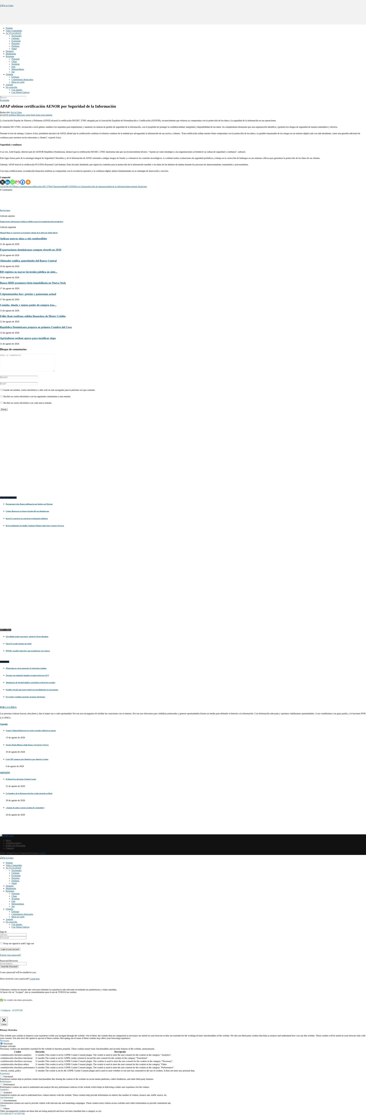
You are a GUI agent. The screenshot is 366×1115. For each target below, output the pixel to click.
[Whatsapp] (12, 182)
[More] (28, 182)
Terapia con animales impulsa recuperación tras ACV (27, 675)
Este (13, 66)
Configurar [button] (6, 1010)
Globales (15, 38)
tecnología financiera (137, 186)
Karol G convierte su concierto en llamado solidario (27, 518)
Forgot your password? (10, 955)
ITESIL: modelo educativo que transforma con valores (28, 651)
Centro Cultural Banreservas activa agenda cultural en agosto (31, 730)
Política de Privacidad (15, 845)
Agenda (9, 84)
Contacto (10, 848)
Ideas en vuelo (17, 82)
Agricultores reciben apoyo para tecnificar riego (28, 338)
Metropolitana (17, 69)
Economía (16, 41)
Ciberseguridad (59, 186)
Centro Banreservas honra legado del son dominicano (27, 511)
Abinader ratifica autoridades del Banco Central (28, 260)
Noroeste (15, 59)
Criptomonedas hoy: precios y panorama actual (28, 294)
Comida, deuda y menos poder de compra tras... (28, 305)
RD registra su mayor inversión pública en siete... (28, 271)
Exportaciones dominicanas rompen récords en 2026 (30, 249)
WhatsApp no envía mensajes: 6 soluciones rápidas (26, 668)
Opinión (9, 74)
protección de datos (94, 186)
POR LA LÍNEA (8, 707)
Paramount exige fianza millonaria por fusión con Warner (29, 504)
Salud (14, 48)
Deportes (15, 43)
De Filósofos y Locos (8, 498)
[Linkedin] (7, 182)
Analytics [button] (4, 1089)
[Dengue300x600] (183, 619)
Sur (13, 72)
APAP (11, 186)
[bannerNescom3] (183, 19)
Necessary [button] (4, 1041)
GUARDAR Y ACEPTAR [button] (12, 1113)
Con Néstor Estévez (20, 92)
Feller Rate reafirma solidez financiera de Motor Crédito (33, 316)
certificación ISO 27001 (41, 186)
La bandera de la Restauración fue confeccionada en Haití (29, 793)
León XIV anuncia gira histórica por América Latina (27, 759)
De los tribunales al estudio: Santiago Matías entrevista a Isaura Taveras (35, 526)
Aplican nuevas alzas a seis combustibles (23, 238)
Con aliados (16, 90)
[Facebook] (22, 182)
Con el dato (4, 662)
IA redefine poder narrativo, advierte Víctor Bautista (27, 636)
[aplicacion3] (183, 456)
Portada (9, 28)
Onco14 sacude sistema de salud (18, 644)
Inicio (8, 840)
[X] (2, 182)
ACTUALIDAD (13, 33)
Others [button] (3, 1105)
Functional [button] (5, 1073)
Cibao (14, 61)
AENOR (4, 186)
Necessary (8, 1043)
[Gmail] (17, 182)
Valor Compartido (14, 30)
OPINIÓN (5, 772)
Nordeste (15, 64)
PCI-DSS (70, 186)
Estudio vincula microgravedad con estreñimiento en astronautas (32, 690)
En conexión (11, 87)
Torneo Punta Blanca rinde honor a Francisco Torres (27, 745)
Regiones (10, 56)
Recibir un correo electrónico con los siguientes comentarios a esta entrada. (37, 396)
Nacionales (16, 36)
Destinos (15, 46)
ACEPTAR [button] (17, 1010)
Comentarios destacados (22, 79)
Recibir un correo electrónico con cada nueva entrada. (27, 403)
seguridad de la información (115, 186)
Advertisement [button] (6, 1097)
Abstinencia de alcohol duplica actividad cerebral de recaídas (30, 682)
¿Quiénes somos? (13, 843)
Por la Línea (16, 112)
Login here (35, 979)
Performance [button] (5, 1081)
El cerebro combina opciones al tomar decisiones (25, 697)
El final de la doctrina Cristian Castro (21, 779)
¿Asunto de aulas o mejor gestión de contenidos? (25, 808)
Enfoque (15, 77)
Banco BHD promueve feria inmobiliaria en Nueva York (33, 282)
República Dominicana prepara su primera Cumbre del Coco (36, 327)
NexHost (43, 853)
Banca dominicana (22, 186)
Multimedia (11, 54)
